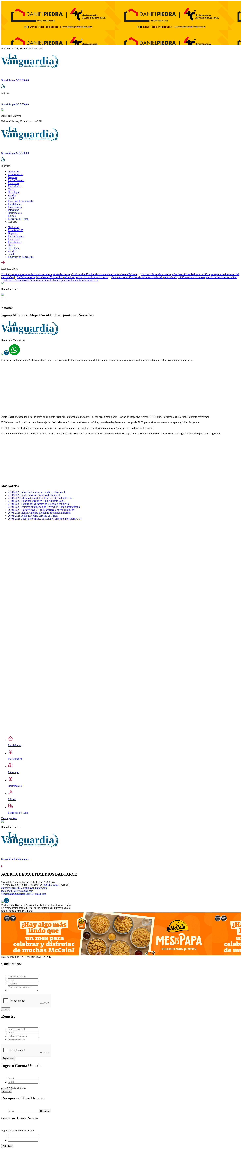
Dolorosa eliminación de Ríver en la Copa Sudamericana (44, 506)
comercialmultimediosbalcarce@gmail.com (23, 893)
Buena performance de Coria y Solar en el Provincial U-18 (45, 518)
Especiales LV (15, 174)
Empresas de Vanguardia (21, 201)
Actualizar (7, 1146)
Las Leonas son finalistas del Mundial (34, 495)
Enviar (6, 1009)
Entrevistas (13, 183)
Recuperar (45, 1111)
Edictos (12, 215)
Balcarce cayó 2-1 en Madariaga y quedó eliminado (41, 509)
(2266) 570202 (50, 884)
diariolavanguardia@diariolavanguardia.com (24, 887)
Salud (11, 198)
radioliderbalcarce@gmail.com (17, 890)
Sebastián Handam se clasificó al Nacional (36, 492)
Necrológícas (15, 212)
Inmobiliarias (14, 204)
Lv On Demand (16, 180)
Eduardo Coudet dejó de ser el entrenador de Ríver (40, 498)
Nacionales (13, 171)
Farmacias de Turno (18, 218)
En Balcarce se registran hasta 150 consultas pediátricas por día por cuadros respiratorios (62, 277)
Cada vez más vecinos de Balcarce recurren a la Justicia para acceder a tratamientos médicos (50, 280)
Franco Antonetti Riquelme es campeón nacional (39, 512)
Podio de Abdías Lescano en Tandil (33, 515)
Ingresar (6, 1091)
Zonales (12, 195)
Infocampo (13, 210)
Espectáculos (14, 186)
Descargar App (9, 818)
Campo (11, 189)
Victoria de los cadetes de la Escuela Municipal (38, 503)
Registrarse (8, 1058)
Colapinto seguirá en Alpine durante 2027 (36, 500)
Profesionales (15, 207)
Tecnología (13, 192)
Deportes (12, 177)
